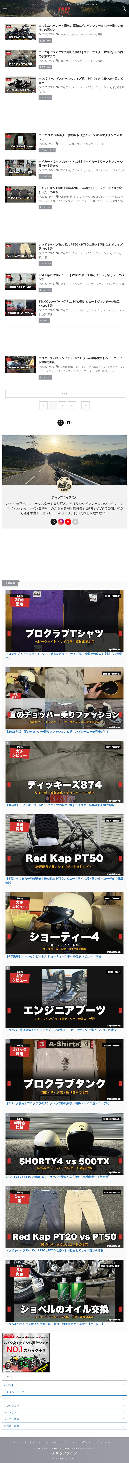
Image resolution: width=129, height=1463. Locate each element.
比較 (45, 257)
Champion (66, 196)
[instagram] (61, 522)
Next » (65, 393)
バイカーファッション (98, 87)
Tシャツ (86, 196)
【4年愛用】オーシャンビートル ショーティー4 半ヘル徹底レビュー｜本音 (53, 956)
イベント (37, 1442)
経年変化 (118, 200)
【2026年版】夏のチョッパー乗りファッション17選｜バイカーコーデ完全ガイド (57, 731)
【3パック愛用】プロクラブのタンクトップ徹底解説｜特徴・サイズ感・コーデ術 (57, 1103)
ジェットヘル (79, 310)
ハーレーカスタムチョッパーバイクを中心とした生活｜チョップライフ (64, 1448)
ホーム (16, 1442)
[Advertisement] (64, 117)
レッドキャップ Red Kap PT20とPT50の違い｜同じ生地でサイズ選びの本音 (55, 1250)
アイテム (66, 87)
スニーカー (78, 87)
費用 (100, 34)
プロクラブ (69, 370)
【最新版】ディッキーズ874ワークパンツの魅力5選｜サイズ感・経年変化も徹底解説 (60, 805)
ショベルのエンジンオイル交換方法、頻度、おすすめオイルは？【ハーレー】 (55, 1324)
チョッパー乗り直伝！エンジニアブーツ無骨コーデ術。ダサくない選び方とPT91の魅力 (61, 1030)
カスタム (66, 34)
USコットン (99, 196)
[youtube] (68, 522)
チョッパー (78, 34)
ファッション (50, 1442)
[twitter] (60, 423)
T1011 (77, 196)
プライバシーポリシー (106, 1442)
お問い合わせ (87, 1442)
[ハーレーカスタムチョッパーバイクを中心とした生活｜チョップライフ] (64, 12)
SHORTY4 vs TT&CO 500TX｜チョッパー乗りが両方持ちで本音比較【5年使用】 (58, 1176)
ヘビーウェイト (83, 200)
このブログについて (68, 1442)
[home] (75, 522)
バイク (26, 1442)
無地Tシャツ (104, 200)
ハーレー (91, 34)
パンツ (116, 170)
